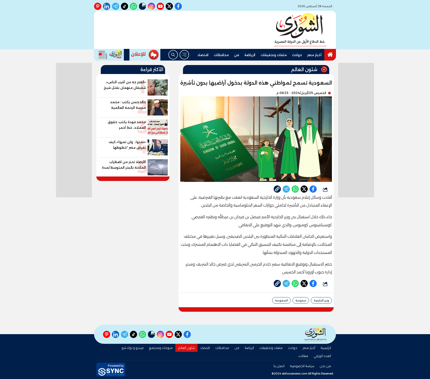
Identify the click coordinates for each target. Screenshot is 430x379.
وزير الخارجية (321, 300)
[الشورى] (300, 30)
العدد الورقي (322, 356)
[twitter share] (304, 189)
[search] (173, 54)
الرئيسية (325, 348)
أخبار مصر (314, 55)
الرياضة (249, 55)
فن (236, 55)
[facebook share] (313, 189)
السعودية (281, 300)
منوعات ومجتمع (161, 348)
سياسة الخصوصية (302, 366)
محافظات (221, 55)
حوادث (297, 55)
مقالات (303, 356)
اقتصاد (203, 55)
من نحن (325, 366)
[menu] (184, 54)
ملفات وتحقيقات (274, 55)
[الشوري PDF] (109, 55)
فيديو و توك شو (133, 348)
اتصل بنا (278, 366)
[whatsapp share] (295, 189)
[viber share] (286, 189)
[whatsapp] (277, 189)
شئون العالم (186, 348)
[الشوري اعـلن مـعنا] (144, 55)
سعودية (300, 300)
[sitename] (316, 334)
